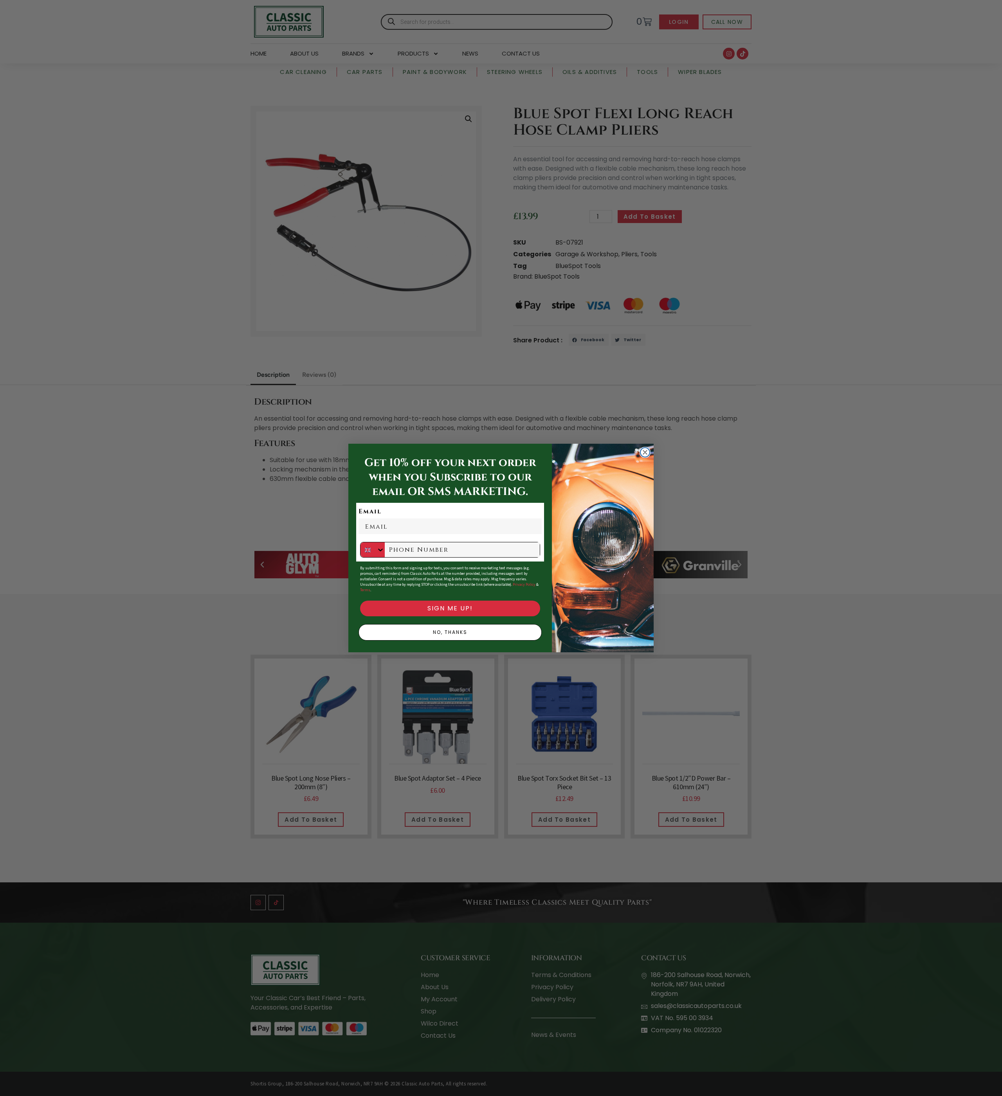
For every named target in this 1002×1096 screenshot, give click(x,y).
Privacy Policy (524, 584)
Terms (365, 590)
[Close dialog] (645, 452)
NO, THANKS (450, 632)
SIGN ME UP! (450, 608)
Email (370, 511)
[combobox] (372, 549)
